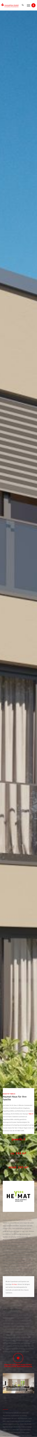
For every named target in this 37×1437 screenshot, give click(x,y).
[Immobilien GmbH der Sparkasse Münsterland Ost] (10, 5)
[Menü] (27, 5)
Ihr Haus (14, 1284)
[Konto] (33, 5)
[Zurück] (3, 723)
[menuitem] (22, 5)
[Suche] (22, 5)
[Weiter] (33, 723)
